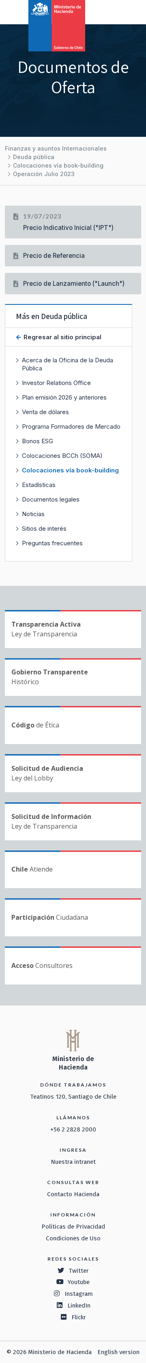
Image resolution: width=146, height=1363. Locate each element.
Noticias (33, 514)
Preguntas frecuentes (52, 543)
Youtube (79, 1282)
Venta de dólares (45, 412)
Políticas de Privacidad (73, 1226)
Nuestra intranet (73, 1161)
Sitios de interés (44, 528)
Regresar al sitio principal (61, 337)
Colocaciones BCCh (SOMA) (62, 455)
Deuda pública (33, 156)
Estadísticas (39, 485)
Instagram (78, 1293)
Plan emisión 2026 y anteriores (64, 397)
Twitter (79, 1270)
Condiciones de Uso (73, 1238)
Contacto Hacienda (73, 1194)
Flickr (78, 1317)
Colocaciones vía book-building (58, 165)
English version (118, 1352)
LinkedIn (78, 1305)
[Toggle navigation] (106, 11)
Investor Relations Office (56, 383)
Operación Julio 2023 (44, 173)
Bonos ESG (37, 441)
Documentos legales (50, 499)
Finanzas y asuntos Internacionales (56, 148)
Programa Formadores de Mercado (71, 426)
